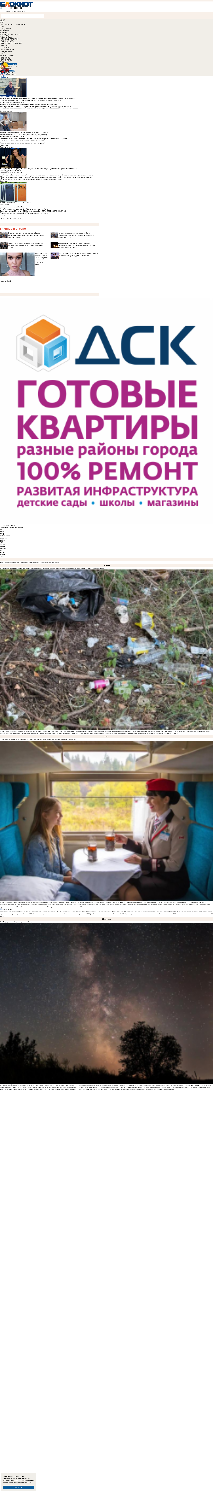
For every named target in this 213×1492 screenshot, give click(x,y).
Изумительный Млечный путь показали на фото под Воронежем (22, 1085)
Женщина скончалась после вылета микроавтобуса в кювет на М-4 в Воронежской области (91, 902)
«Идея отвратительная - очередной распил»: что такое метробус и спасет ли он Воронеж (33, 139)
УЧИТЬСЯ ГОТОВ (12, 66)
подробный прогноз (7, 527)
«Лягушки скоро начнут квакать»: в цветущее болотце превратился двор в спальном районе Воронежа (126, 904)
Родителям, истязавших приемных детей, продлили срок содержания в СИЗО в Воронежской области (61, 904)
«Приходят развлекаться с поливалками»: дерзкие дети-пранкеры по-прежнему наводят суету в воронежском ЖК (144, 733)
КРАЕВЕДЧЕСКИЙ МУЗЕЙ (10, 35)
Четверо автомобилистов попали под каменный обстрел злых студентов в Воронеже (72, 1087)
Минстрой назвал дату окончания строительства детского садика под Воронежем (164, 1087)
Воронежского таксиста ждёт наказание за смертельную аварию (49, 1089)
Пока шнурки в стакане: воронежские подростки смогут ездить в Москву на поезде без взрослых (32, 902)
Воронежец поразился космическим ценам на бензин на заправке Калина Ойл (29, 105)
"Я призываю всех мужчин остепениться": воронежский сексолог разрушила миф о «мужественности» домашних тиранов (46, 177)
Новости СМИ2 (5, 281)
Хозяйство (4, 145)
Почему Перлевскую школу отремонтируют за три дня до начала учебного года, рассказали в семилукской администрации (40, 739)
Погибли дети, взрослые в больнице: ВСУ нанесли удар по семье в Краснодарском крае (30, 911)
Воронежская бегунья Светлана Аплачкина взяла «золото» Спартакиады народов (151, 902)
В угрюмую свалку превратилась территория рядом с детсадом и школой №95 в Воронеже (30, 731)
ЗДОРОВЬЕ (4, 31)
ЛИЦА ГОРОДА (6, 37)
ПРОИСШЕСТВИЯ (7, 50)
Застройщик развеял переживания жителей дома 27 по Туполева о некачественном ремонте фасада (47, 907)
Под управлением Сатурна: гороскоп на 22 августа (18, 922)
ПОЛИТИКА (4, 47)
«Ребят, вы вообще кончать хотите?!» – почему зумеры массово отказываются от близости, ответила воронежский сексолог (46, 175)
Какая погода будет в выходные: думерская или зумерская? (22, 143)
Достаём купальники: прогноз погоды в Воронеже (104, 914)
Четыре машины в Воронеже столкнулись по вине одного (118, 1087)
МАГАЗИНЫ (11, 75)
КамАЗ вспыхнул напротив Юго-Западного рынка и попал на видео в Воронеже (75, 568)
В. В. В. (3, 215)
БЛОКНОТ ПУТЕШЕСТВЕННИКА (12, 24)
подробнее (19, 527)
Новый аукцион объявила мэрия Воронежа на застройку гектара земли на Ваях (69, 1085)
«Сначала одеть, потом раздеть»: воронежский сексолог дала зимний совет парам (31, 179)
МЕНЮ (2, 20)
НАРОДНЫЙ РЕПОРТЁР (9, 39)
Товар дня (4, 181)
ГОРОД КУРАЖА (6, 29)
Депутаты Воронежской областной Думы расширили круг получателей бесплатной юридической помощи (142, 1089)
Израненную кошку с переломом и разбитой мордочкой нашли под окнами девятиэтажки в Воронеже (97, 731)
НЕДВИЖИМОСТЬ (7, 41)
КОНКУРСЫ (4, 33)
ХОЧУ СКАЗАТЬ (6, 60)
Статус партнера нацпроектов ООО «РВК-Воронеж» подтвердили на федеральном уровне (124, 1085)
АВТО (2, 22)
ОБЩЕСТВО (4, 45)
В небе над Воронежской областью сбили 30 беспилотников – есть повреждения (84, 911)
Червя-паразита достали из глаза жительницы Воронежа (90, 1089)
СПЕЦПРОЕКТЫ (6, 52)
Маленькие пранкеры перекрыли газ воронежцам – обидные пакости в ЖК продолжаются (59, 914)
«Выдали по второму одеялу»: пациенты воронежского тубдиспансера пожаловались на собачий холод (39, 109)
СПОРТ (2, 54)
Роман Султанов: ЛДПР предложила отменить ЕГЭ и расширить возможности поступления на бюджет (143, 911)
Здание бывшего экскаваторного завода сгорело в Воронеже (154, 731)
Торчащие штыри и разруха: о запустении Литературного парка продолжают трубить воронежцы (36, 107)
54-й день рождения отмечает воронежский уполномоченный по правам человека (147, 914)
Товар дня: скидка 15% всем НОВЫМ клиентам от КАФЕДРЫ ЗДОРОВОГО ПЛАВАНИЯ (33, 211)
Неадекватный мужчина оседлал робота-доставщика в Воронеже (23, 568)
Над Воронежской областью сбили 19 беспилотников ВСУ (89, 733)
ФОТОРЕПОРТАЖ (7, 56)
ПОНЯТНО (18, 1487)
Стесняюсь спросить (8, 147)
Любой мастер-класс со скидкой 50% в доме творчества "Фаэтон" (25, 209)
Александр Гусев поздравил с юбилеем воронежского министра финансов (46, 733)
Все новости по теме (8, 102)
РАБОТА (13, 64)
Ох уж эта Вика (6, 111)
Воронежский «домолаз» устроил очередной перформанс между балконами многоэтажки (27, 562)
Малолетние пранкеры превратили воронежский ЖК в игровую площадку (177, 1085)
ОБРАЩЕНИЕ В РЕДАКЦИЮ (11, 43)
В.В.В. (2, 26)
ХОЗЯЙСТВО (5, 58)
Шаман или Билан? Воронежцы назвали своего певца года (22, 141)
